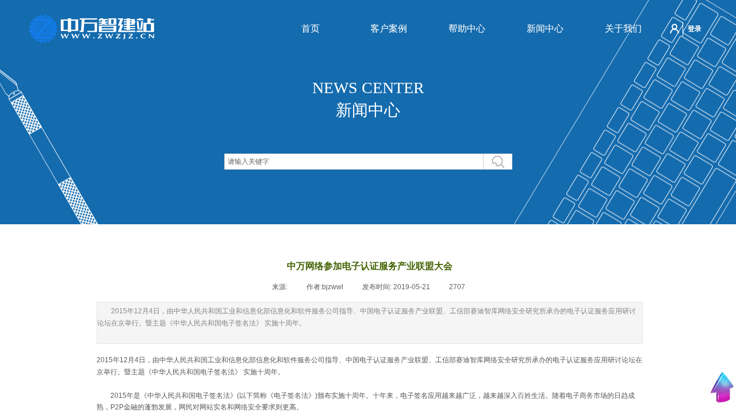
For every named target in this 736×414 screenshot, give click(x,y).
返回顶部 (722, 387)
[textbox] (354, 162)
